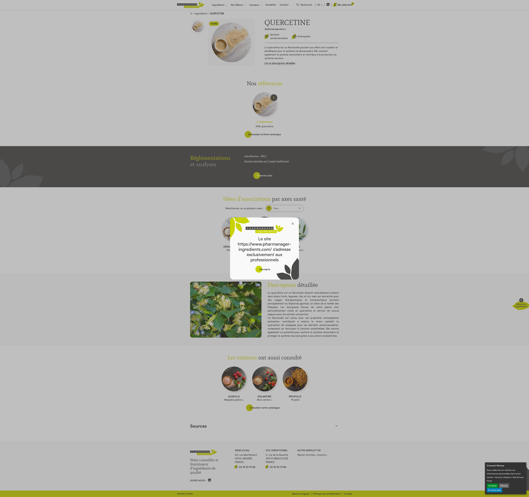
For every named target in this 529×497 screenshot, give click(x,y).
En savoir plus (494, 490)
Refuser (504, 485)
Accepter (492, 485)
